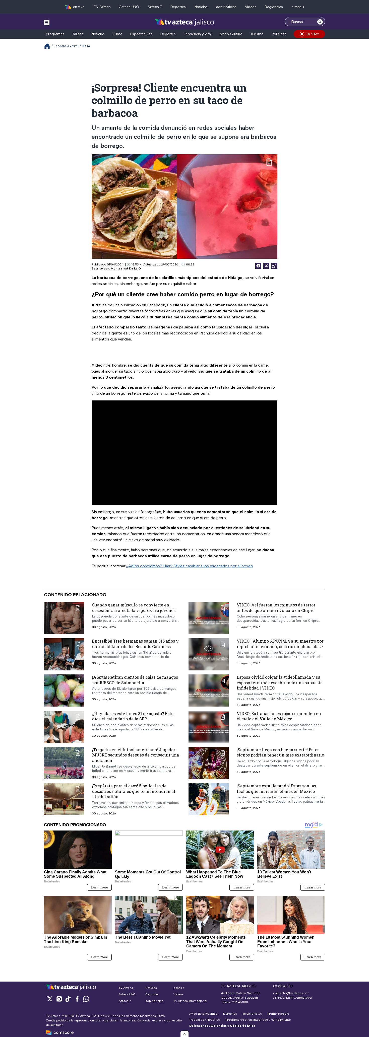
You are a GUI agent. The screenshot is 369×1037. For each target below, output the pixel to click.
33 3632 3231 (282, 997)
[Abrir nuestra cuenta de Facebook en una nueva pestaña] (77, 999)
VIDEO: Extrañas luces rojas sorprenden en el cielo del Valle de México (279, 716)
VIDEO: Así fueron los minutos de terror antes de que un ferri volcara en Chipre (276, 607)
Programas (55, 34)
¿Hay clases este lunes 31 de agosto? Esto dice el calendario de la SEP (132, 716)
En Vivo (312, 34)
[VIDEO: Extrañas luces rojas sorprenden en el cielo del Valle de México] (209, 727)
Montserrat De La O (126, 268)
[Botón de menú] (46, 22)
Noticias (201, 7)
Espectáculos (141, 34)
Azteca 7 (155, 7)
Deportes (178, 7)
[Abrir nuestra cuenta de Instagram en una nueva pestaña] (59, 999)
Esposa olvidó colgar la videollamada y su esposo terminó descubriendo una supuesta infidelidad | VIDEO (280, 682)
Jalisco (78, 34)
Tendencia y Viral (198, 34)
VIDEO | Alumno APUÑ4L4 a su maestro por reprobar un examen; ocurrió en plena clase (280, 643)
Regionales (274, 7)
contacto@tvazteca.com (291, 993)
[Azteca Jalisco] (184, 22)
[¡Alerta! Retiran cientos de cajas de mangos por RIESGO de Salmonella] (64, 690)
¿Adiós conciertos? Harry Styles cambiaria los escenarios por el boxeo (189, 566)
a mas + (298, 7)
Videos (250, 7)
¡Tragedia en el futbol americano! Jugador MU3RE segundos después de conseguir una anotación (135, 755)
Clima (117, 34)
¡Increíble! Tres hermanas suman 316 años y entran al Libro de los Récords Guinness (135, 643)
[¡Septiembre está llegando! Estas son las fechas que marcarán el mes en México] (209, 799)
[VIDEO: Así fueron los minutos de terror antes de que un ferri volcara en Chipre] (209, 618)
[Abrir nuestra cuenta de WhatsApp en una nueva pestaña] (86, 999)
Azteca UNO (129, 7)
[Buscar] (320, 22)
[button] (184, 1034)
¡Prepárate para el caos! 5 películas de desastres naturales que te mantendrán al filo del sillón (133, 791)
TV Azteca (102, 7)
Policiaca (279, 34)
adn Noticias (226, 7)
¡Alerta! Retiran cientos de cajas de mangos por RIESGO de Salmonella (135, 679)
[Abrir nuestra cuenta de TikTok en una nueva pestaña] (68, 999)
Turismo (257, 34)
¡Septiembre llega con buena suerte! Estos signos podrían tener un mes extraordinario (280, 752)
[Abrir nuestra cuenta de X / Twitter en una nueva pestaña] (50, 999)
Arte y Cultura (231, 34)
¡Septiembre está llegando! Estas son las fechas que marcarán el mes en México (276, 788)
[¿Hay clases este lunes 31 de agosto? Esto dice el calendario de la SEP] (64, 727)
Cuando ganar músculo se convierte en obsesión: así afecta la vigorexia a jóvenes (133, 607)
